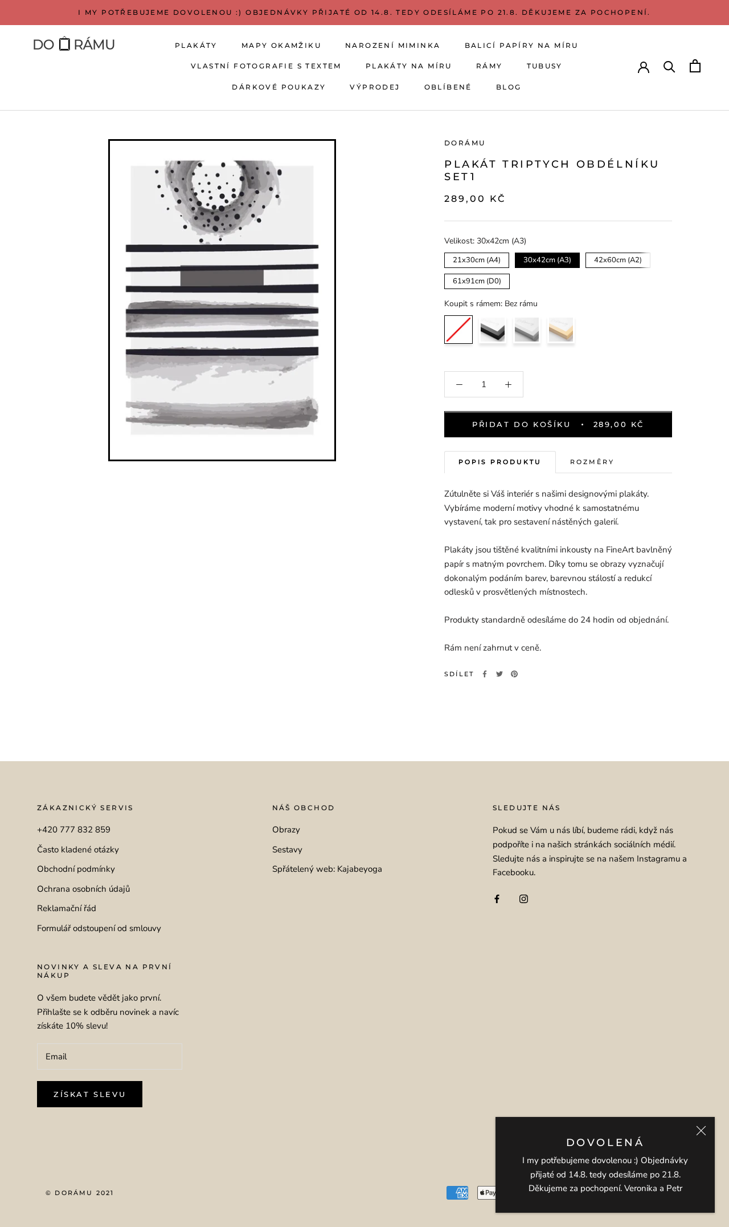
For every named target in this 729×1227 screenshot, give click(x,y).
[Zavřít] (701, 1131)
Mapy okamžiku (281, 45)
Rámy (489, 66)
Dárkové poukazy (279, 87)
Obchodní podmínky (76, 869)
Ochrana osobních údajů (83, 889)
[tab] (500, 463)
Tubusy (545, 66)
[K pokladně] (695, 65)
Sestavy (287, 849)
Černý (492, 329)
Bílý (527, 329)
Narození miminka (392, 45)
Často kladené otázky (78, 849)
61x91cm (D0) (477, 280)
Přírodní (561, 329)
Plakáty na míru (409, 66)
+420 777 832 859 (73, 829)
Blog (509, 87)
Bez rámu (458, 329)
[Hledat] (669, 66)
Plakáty (196, 45)
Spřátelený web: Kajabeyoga (327, 869)
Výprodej (375, 87)
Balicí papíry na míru (522, 45)
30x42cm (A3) (547, 259)
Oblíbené (448, 87)
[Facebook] (484, 674)
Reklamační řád (66, 908)
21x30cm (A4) (477, 259)
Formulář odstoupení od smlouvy (99, 928)
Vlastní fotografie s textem (266, 66)
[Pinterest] (514, 674)
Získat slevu (90, 1094)
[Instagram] (523, 898)
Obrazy (286, 829)
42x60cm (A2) (618, 259)
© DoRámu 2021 (80, 1193)
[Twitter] (499, 674)
